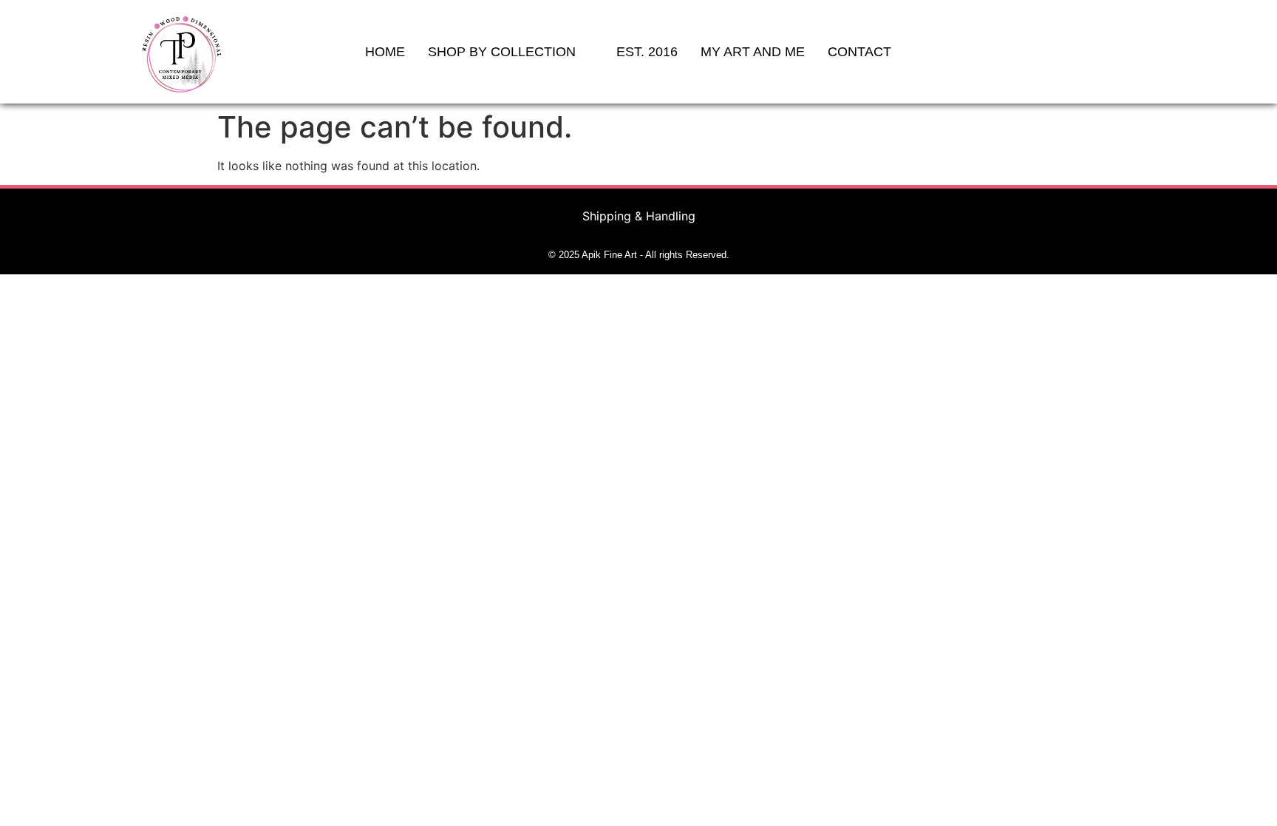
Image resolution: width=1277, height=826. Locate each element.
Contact (859, 51)
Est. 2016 (647, 51)
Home (385, 51)
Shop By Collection (502, 51)
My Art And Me (753, 51)
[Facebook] (1076, 52)
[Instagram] (1128, 52)
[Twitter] (1102, 52)
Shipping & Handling (638, 216)
